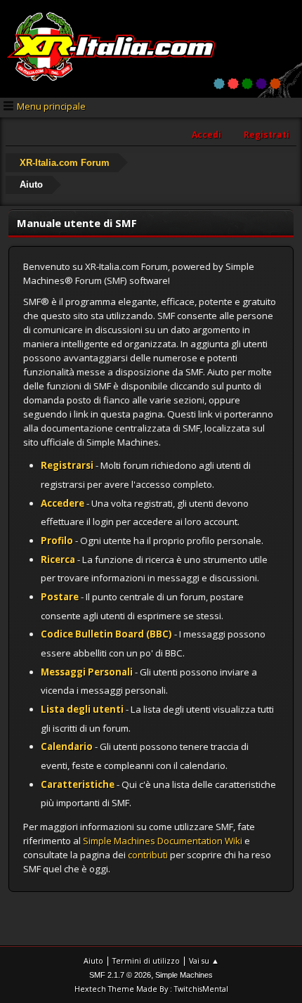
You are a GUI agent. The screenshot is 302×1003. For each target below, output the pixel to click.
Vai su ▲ (204, 960)
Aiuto (93, 960)
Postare (60, 596)
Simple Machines (184, 975)
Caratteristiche (77, 784)
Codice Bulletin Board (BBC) (106, 634)
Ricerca (58, 559)
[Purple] (261, 83)
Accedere (62, 503)
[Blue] (219, 83)
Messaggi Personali (87, 672)
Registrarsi (67, 465)
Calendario (67, 746)
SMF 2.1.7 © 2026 (120, 975)
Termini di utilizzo (146, 960)
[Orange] (275, 83)
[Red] (233, 83)
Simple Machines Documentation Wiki (162, 840)
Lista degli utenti (82, 709)
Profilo (57, 540)
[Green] (247, 83)
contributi (148, 854)
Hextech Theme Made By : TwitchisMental (151, 988)
